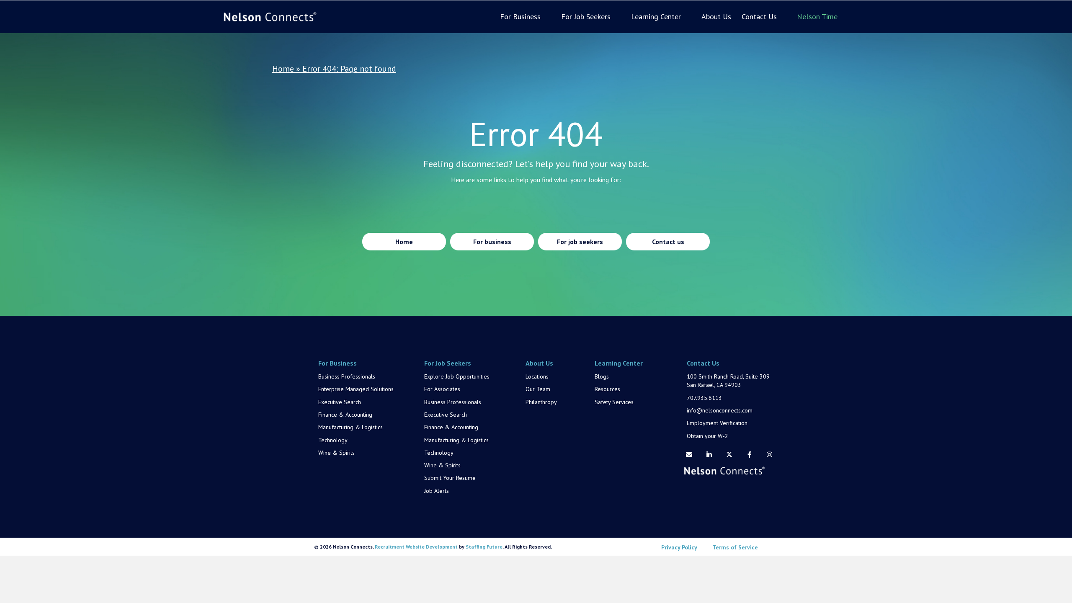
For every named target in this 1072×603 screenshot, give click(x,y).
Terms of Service (735, 547)
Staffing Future (484, 547)
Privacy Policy (679, 547)
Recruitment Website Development (416, 547)
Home (283, 68)
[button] (689, 455)
